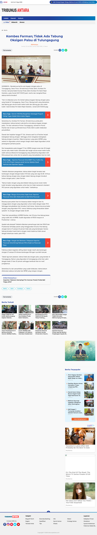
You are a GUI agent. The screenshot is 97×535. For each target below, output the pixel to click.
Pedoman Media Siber (90, 526)
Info (54, 519)
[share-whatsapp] (66, 50)
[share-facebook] (60, 50)
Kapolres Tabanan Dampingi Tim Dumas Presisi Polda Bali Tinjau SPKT (24, 281)
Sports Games (57, 521)
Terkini (28, 288)
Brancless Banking (44, 519)
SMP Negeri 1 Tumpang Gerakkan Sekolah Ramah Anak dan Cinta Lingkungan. (75, 411)
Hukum (20, 18)
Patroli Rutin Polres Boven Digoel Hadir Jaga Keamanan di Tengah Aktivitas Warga (74, 393)
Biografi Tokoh (29, 519)
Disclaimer (87, 521)
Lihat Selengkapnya (80, 419)
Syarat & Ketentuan (89, 523)
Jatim (12, 288)
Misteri (69, 519)
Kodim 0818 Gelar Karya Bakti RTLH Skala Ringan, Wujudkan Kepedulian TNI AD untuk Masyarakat (74, 2)
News (22, 22)
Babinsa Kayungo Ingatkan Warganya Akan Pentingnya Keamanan (74, 402)
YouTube (19, 527)
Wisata (55, 523)
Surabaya (20, 288)
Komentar (8, 297)
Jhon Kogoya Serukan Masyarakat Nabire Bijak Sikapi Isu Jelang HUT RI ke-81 (75, 376)
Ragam (27, 521)
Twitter (15, 527)
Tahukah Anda (29, 523)
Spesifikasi (42, 521)
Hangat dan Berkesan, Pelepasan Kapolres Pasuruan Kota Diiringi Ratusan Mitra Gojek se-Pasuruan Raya (22, 243)
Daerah (13, 18)
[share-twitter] (63, 50)
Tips (40, 523)
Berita (5, 288)
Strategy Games (71, 521)
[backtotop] (48, 512)
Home (5, 2)
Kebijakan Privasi (88, 519)
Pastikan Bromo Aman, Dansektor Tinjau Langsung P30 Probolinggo (75, 385)
